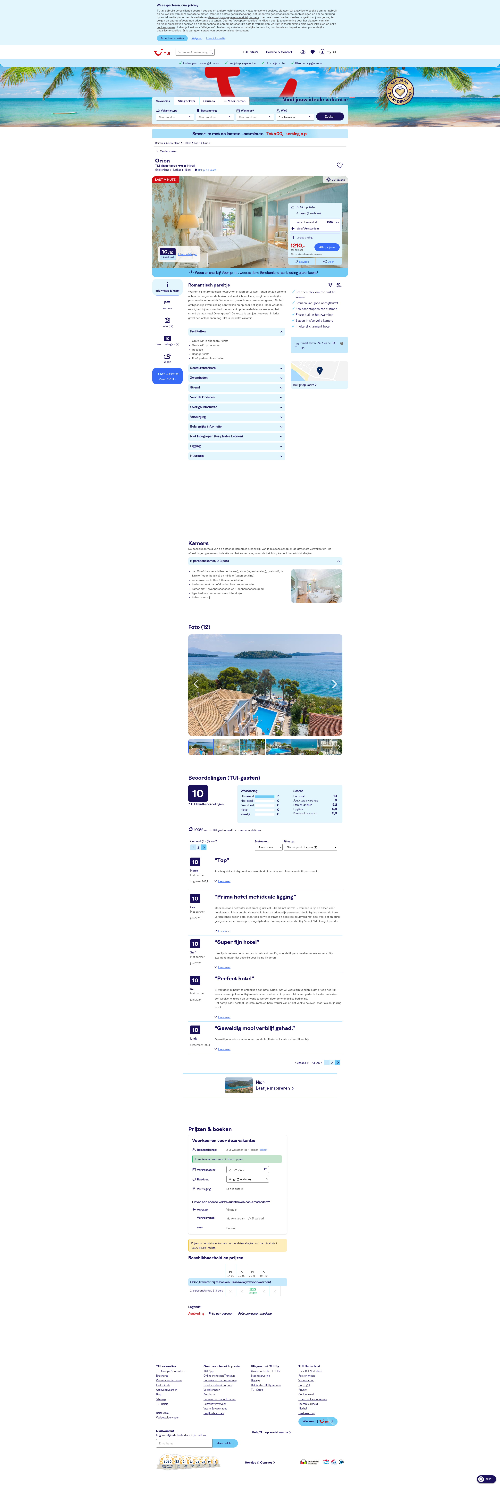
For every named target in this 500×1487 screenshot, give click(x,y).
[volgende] (334, 684)
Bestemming (209, 110)
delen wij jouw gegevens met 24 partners (233, 17)
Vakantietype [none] (169, 110)
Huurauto (197, 455)
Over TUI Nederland (310, 1371)
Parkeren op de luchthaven (220, 1399)
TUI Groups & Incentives (170, 1371)
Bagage (255, 1380)
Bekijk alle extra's (214, 1413)
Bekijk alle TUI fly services (266, 1385)
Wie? (284, 110)
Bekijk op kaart (207, 169)
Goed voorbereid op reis (218, 1385)
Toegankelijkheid (308, 1403)
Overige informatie (203, 407)
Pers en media (306, 1375)
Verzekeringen (212, 1389)
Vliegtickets (186, 101)
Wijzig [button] (263, 1149)
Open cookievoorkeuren (312, 1399)
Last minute (163, 1385)
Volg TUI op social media (270, 1432)
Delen (331, 261)
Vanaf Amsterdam (308, 228)
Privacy (302, 1389)
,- (298, 246)
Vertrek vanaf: (205, 1218)
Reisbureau (162, 1412)
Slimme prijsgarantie (308, 63)
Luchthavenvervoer (215, 1403)
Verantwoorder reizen (169, 1380)
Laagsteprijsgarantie (242, 63)
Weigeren (197, 38)
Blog (158, 1394)
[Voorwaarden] (333, 1462)
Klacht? (302, 1408)
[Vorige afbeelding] (294, 585)
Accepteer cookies (172, 38)
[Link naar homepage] (162, 52)
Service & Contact (258, 1462)
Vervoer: (202, 1210)
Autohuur (209, 1394)
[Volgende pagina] (204, 847)
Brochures (162, 1375)
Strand (195, 387)
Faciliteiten (198, 331)
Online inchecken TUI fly (265, 1371)
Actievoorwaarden (166, 1389)
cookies (207, 10)
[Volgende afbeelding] (339, 585)
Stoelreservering (260, 1375)
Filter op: (289, 841)
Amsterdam (238, 1218)
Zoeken (330, 116)
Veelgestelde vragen (167, 1417)
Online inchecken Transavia (219, 1375)
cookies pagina (166, 27)
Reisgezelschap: (207, 1150)
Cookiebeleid (306, 1394)
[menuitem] (333, 52)
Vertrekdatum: (206, 1170)
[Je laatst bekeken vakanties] (303, 52)
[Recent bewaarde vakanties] (313, 52)
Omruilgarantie (275, 63)
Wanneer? (247, 110)
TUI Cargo (257, 1389)
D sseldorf (258, 1218)
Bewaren (304, 261)
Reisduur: (203, 1179)
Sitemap (161, 1399)
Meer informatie (215, 38)
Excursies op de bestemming (220, 1380)
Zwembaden (199, 377)
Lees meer (224, 881)
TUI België (162, 1403)
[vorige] (196, 684)
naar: (200, 1227)
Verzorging (198, 416)
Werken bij (310, 1421)
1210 (253, 1291)
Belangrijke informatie (206, 426)
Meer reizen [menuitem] (237, 101)
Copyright (304, 1385)
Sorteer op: (262, 841)
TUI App (208, 1371)
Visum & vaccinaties (215, 1408)
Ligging (195, 446)
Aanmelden (225, 1443)
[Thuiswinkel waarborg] (310, 1462)
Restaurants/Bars (203, 368)
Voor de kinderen (202, 397)
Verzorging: (204, 1189)
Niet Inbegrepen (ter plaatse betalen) (216, 436)
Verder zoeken (168, 151)
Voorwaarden (306, 1380)
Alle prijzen (327, 247)
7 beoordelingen (187, 254)
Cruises (209, 101)
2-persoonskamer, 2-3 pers (209, 560)
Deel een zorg (306, 1413)
